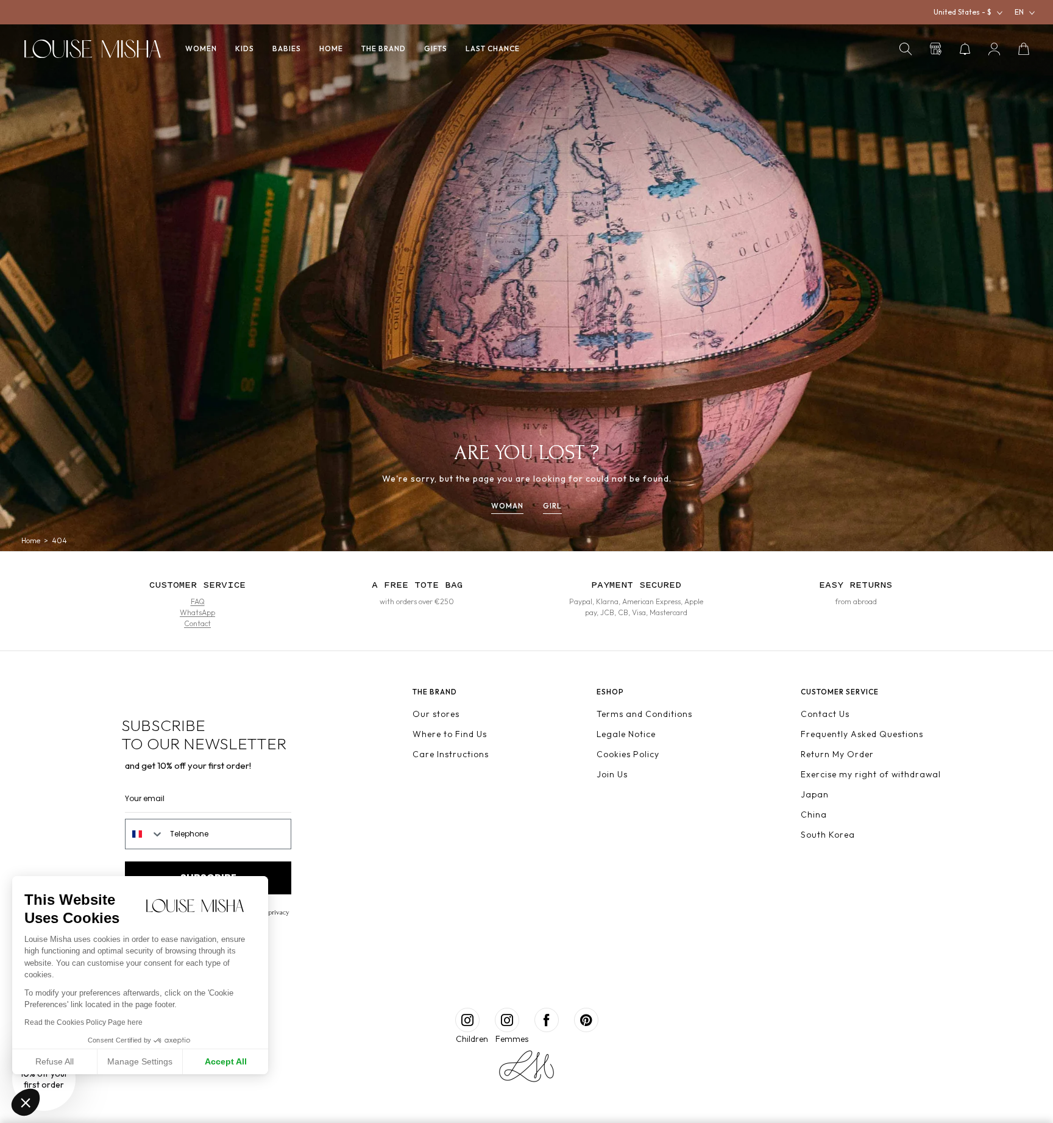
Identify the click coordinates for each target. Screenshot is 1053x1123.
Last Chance (493, 48)
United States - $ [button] (962, 11)
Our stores (436, 713)
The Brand (383, 48)
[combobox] (145, 834)
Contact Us (825, 713)
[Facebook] (546, 1020)
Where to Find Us (450, 734)
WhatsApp (197, 612)
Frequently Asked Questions (862, 734)
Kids (244, 48)
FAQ (198, 601)
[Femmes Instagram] (507, 1020)
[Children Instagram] (467, 1020)
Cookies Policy (628, 754)
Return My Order (837, 754)
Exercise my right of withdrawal (871, 774)
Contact (197, 623)
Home (331, 48)
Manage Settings (139, 1061)
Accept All (226, 1061)
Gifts (435, 48)
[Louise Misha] (92, 49)
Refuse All (54, 1061)
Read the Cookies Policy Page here (83, 1022)
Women (201, 48)
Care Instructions (451, 754)
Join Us (612, 774)
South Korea (828, 834)
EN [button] (1019, 11)
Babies (286, 48)
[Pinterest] (586, 1020)
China (814, 814)
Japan (815, 794)
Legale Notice (626, 734)
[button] (905, 49)
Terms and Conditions (644, 713)
